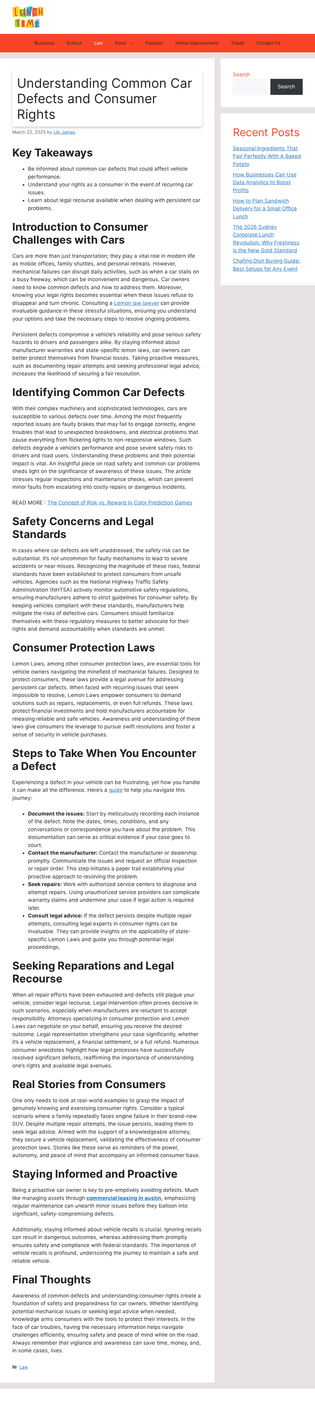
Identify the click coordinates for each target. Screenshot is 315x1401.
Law (98, 43)
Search (241, 74)
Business (44, 43)
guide (116, 790)
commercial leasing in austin (123, 1198)
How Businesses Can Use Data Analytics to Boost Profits (265, 182)
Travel (237, 43)
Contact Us (269, 43)
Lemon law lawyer (136, 303)
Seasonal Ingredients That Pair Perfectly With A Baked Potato (267, 156)
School (74, 43)
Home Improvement (196, 43)
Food (120, 43)
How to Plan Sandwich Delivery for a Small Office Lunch (265, 209)
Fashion (154, 43)
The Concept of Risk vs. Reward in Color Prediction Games (119, 503)
